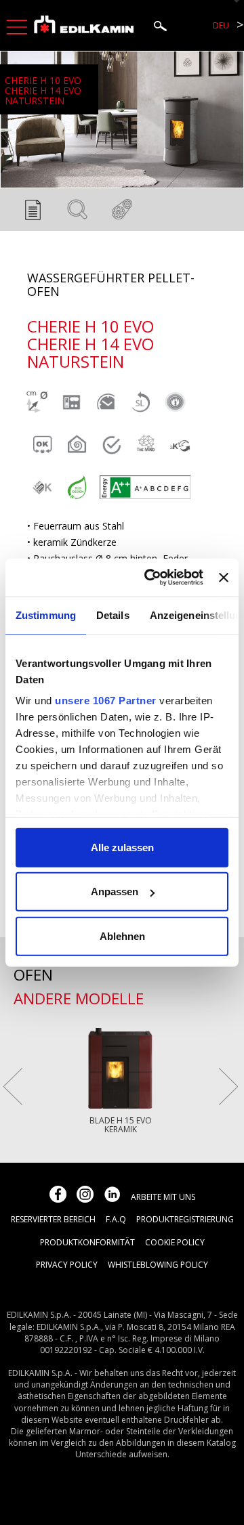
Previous (12, 1086)
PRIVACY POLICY (67, 1264)
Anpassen (114, 891)
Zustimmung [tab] (46, 614)
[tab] (32, 213)
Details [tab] (112, 614)
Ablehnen (122, 935)
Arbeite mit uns (163, 1197)
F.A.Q (116, 1219)
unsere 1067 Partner (106, 700)
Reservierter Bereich (53, 1219)
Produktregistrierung (185, 1219)
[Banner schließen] (223, 577)
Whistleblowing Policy (158, 1264)
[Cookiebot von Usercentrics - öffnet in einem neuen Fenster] (150, 577)
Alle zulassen (122, 847)
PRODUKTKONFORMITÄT (87, 1242)
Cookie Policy (175, 1242)
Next (228, 1086)
